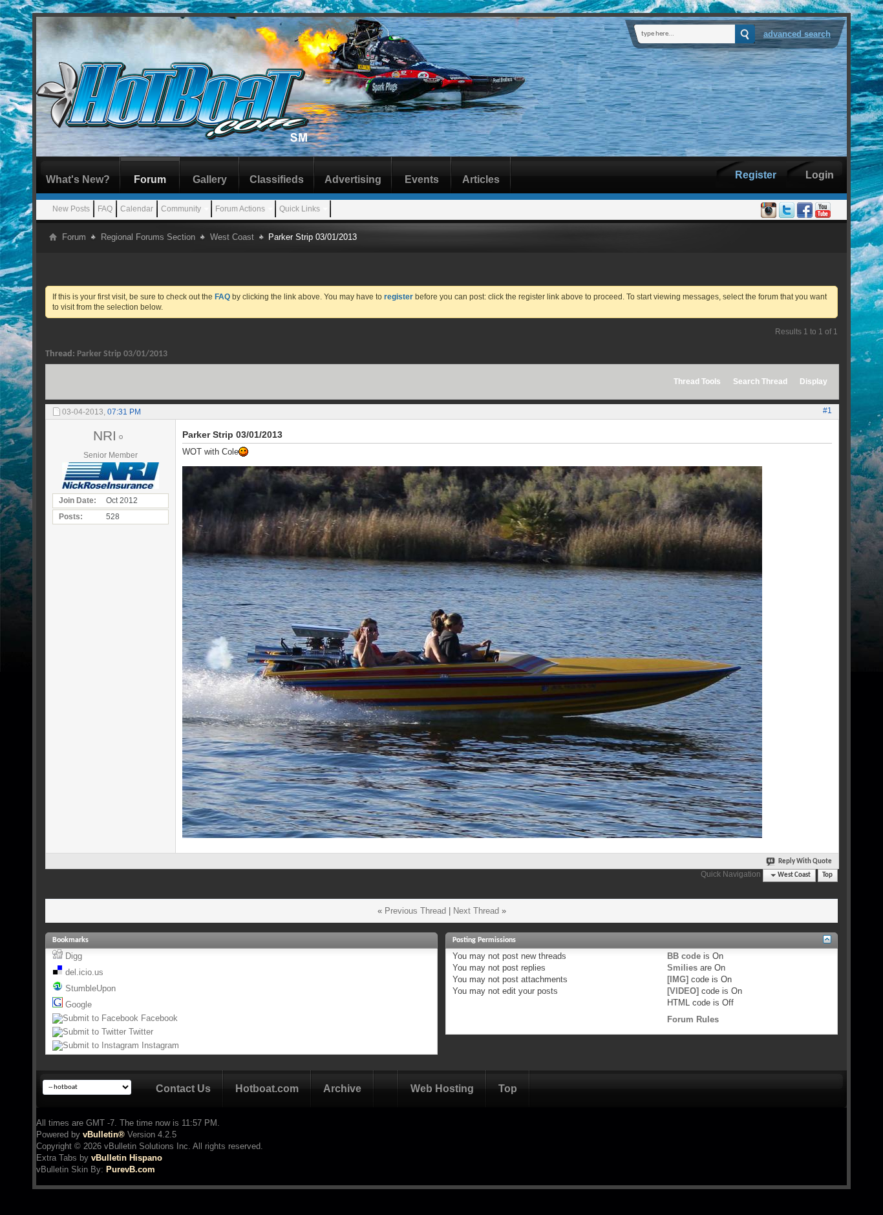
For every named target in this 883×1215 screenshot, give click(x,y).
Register (755, 174)
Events (422, 179)
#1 (827, 410)
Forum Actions (240, 208)
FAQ (105, 208)
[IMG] (677, 979)
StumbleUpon (90, 988)
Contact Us (183, 1088)
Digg (73, 956)
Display (813, 381)
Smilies (682, 968)
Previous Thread (415, 911)
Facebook (159, 1018)
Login (819, 174)
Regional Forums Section (148, 237)
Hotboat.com (267, 1088)
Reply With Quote (805, 861)
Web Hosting (442, 1088)
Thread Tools (697, 381)
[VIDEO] (683, 991)
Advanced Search (797, 34)
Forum (150, 179)
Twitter (141, 1032)
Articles (481, 179)
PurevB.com (130, 1169)
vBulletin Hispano (126, 1158)
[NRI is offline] (110, 475)
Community (181, 208)
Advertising (352, 179)
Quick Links (299, 208)
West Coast (232, 237)
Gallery (210, 179)
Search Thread (760, 381)
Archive (342, 1088)
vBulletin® (104, 1134)
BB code (684, 956)
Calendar (136, 208)
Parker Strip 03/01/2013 (122, 354)
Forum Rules (693, 1019)
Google (78, 1004)
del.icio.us (84, 972)
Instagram (160, 1045)
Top (827, 875)
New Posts (71, 208)
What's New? (78, 179)
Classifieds (277, 179)
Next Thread (476, 911)
